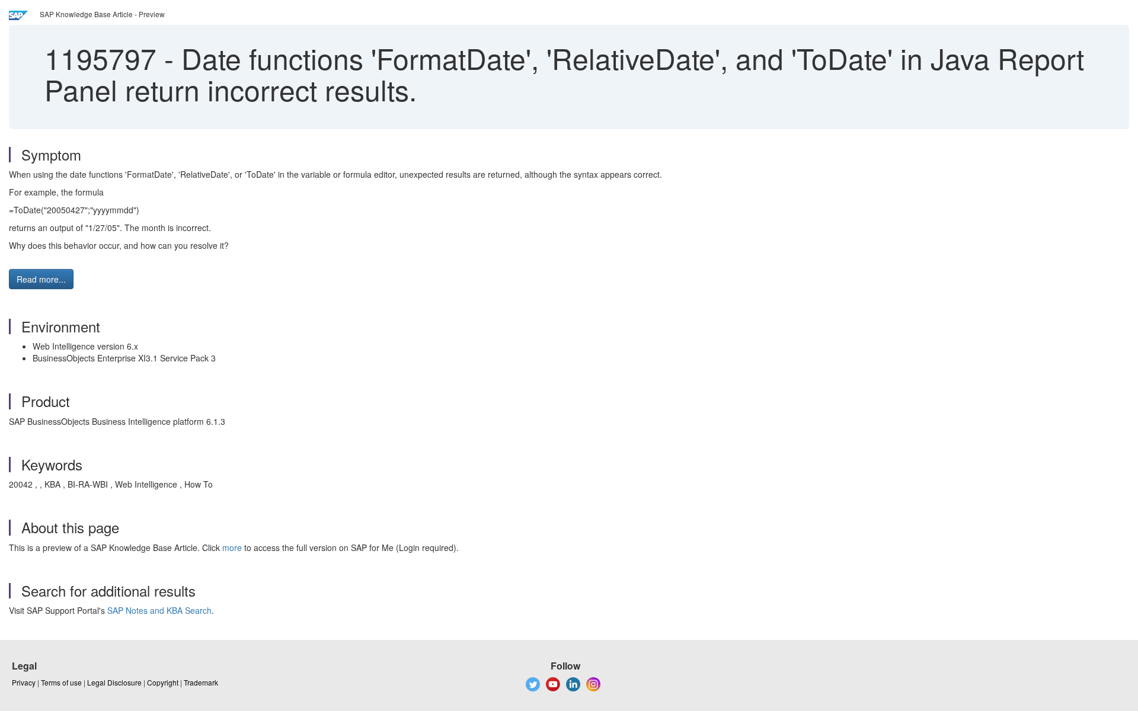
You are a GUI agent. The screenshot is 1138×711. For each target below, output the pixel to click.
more (232, 547)
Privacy (24, 682)
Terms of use (61, 682)
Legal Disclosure (114, 682)
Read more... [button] (41, 279)
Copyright (162, 682)
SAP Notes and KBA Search (159, 610)
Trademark (201, 682)
